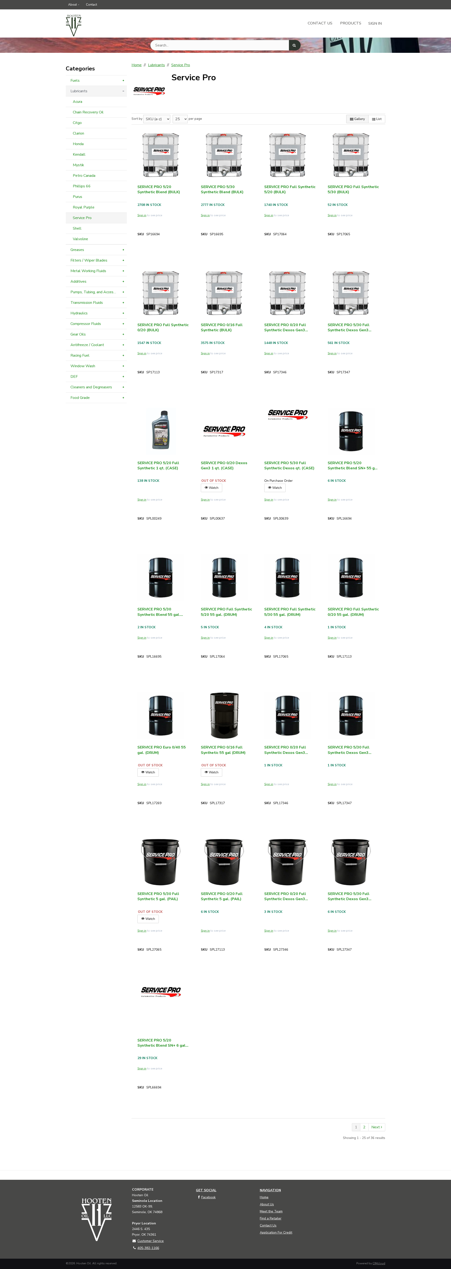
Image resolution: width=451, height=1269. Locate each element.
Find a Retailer (270, 1218)
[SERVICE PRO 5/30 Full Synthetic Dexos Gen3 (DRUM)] (351, 715)
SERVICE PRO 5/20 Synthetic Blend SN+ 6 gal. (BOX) (162, 1043)
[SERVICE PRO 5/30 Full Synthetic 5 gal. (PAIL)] (160, 862)
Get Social (206, 1190)
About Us (267, 1204)
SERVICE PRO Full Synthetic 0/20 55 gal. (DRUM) (353, 612)
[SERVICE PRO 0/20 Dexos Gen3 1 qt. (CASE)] (224, 431)
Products (350, 23)
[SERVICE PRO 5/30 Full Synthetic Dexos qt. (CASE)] (287, 415)
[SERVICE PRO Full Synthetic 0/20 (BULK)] (160, 293)
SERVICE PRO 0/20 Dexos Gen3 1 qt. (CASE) (224, 465)
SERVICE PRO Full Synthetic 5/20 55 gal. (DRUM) (226, 612)
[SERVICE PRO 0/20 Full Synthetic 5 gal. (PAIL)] (224, 862)
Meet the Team (271, 1211)
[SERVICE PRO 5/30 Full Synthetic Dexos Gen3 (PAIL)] (351, 862)
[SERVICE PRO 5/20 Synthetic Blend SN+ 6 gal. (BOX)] (160, 993)
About (72, 4)
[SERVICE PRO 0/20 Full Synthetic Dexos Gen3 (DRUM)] (287, 715)
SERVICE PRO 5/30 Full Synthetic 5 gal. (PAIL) (158, 896)
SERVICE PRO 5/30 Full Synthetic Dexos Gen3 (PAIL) (348, 896)
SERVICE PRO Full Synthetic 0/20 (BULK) (163, 327)
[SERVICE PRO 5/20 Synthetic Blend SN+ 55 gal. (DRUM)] (351, 431)
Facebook (208, 1197)
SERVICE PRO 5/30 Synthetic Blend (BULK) (222, 189)
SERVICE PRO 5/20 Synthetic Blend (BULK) (158, 189)
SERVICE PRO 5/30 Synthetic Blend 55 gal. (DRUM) (158, 612)
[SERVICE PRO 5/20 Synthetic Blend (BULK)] (160, 155)
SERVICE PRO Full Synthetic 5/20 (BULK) (289, 189)
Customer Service (150, 1241)
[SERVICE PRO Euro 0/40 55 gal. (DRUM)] (160, 715)
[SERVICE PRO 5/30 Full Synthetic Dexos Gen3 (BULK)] (351, 293)
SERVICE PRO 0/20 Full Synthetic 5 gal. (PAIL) (222, 896)
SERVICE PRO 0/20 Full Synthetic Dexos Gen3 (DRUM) (285, 750)
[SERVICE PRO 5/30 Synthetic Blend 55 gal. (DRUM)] (160, 577)
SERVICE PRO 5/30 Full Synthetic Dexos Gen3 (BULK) (348, 327)
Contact (91, 4)
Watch (213, 488)
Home (264, 1197)
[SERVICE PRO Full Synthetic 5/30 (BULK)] (351, 155)
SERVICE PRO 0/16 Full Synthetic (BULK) (222, 327)
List (378, 119)
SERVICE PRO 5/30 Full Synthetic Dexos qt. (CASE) (289, 465)
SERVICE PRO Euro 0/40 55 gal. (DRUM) (161, 750)
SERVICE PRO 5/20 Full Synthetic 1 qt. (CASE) (158, 465)
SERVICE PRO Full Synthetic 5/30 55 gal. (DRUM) (289, 612)
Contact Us (320, 23)
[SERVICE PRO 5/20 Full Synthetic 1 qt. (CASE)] (160, 431)
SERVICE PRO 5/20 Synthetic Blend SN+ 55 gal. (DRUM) (353, 465)
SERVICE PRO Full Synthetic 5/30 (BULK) (353, 189)
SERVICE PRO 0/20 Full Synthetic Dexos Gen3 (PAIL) (285, 896)
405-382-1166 (148, 1248)
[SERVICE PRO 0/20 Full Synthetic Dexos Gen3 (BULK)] (287, 293)
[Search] (295, 45)
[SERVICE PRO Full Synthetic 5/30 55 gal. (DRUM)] (287, 577)
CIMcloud (379, 1263)
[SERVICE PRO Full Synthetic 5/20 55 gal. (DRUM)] (224, 577)
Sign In (375, 23)
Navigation (270, 1190)
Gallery (359, 119)
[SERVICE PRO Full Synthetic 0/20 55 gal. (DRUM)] (351, 577)
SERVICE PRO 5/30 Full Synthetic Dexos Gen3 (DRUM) (348, 750)
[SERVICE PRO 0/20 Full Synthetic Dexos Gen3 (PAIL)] (287, 862)
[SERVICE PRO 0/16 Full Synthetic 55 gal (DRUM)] (224, 715)
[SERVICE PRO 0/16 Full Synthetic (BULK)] (224, 293)
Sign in (141, 215)
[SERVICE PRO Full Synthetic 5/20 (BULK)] (287, 155)
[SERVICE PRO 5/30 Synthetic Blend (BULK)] (224, 155)
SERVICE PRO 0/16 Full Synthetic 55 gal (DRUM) (223, 750)
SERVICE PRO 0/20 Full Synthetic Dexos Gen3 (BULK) (285, 327)
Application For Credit (276, 1232)
